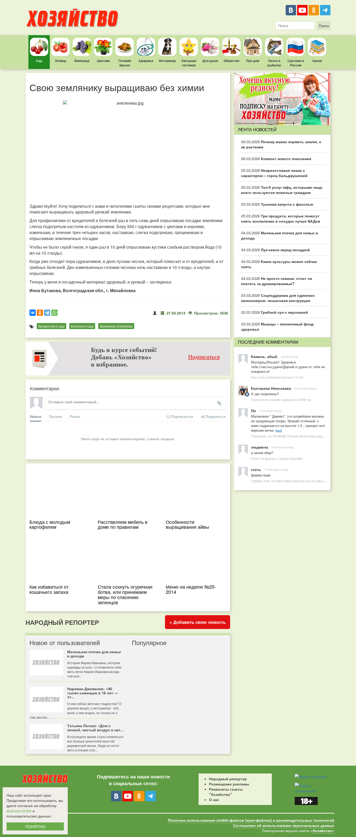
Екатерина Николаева (271, 388)
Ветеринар (167, 60)
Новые (35, 416)
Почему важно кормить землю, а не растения (281, 144)
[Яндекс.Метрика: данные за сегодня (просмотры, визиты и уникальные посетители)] (311, 776)
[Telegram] (325, 10)
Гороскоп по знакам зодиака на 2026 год (281, 399)
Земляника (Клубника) (116, 326)
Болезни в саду (82, 326)
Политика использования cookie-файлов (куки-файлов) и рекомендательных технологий (251, 820)
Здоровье (146, 60)
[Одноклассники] (314, 10)
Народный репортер (228, 778)
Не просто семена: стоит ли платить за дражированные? (276, 281)
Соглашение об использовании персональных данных (283, 825)
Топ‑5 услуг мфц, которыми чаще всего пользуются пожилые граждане (281, 190)
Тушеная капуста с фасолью (277, 204)
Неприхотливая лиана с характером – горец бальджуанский (274, 173)
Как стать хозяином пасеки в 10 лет (277, 377)
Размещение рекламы (229, 783)
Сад (39, 60)
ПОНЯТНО (35, 826)
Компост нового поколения (276, 158)
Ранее (75, 416)
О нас (214, 799)
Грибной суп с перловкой (274, 312)
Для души (210, 60)
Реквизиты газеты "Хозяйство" (226, 791)
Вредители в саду (51, 326)
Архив (317, 60)
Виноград (82, 60)
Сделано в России (295, 62)
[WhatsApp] (54, 313)
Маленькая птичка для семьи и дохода (279, 235)
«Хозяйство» (322, 830)
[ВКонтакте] (291, 10)
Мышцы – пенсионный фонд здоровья (277, 326)
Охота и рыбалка (274, 62)
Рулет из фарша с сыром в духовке (277, 458)
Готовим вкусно (124, 62)
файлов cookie (19, 810)
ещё (278, 430)
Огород (60, 60)
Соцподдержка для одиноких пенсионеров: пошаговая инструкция (278, 298)
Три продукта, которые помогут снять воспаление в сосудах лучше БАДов (280, 218)
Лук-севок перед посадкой (275, 249)
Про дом (252, 60)
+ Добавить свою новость (197, 622)
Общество (231, 60)
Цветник (103, 60)
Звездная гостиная (188, 62)
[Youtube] (302, 10)
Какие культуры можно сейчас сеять (279, 264)
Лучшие (55, 416)
